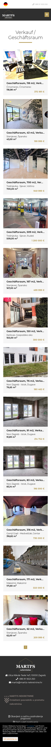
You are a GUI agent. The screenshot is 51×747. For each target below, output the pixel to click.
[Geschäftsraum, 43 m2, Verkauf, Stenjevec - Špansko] (25, 114)
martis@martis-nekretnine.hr (26, 682)
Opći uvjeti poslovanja (26, 722)
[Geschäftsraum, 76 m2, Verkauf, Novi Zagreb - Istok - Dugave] (25, 362)
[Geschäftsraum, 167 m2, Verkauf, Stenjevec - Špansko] (25, 263)
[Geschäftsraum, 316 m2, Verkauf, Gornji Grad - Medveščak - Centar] (25, 511)
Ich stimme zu (10, 739)
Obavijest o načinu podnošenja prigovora (26, 717)
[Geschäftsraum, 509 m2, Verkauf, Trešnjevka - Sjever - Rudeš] (25, 213)
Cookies (30, 726)
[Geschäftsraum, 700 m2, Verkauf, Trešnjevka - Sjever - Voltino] (25, 164)
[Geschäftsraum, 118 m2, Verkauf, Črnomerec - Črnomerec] (25, 64)
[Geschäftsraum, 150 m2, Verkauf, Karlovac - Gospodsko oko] (25, 312)
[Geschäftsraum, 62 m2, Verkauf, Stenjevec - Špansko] (25, 610)
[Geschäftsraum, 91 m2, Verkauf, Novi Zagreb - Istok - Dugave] (25, 412)
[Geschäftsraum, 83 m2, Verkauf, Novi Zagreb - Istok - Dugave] (25, 461)
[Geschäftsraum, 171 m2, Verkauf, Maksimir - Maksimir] (25, 561)
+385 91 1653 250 (41, 4)
